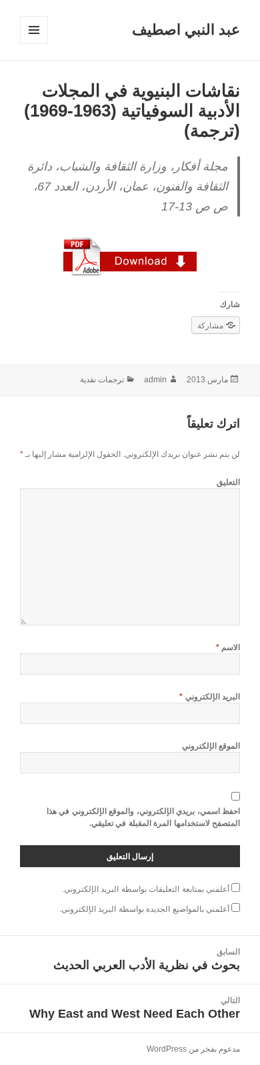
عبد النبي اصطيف (186, 29)
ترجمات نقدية (102, 379)
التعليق (228, 482)
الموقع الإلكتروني (211, 746)
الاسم (228, 647)
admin (155, 379)
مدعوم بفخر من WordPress (193, 1049)
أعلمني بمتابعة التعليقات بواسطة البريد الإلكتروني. (145, 889)
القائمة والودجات (33, 43)
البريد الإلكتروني (209, 696)
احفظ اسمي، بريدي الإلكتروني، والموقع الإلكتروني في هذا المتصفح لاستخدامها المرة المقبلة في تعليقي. (143, 817)
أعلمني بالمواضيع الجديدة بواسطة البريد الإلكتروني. (144, 909)
